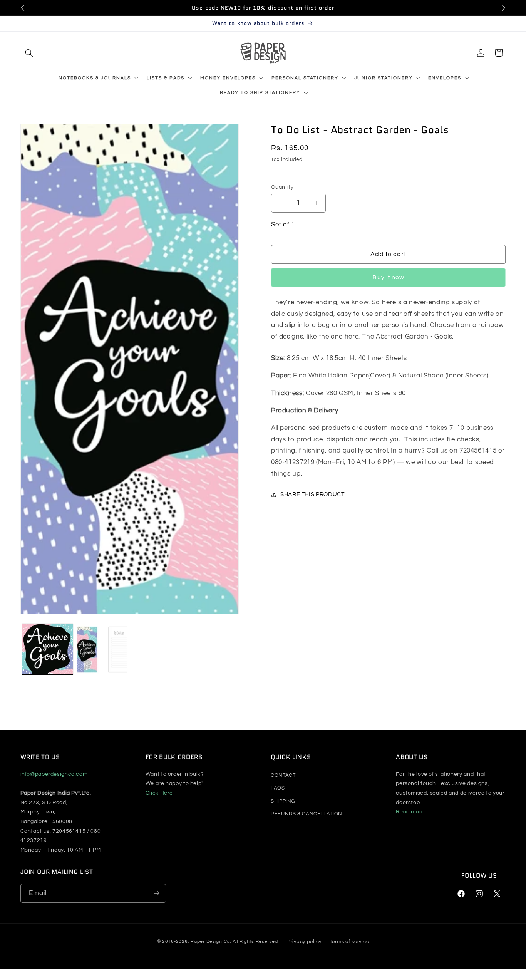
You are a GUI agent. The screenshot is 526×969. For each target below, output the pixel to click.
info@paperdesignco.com (54, 773)
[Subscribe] (156, 893)
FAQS (278, 788)
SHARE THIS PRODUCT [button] (312, 494)
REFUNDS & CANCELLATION (306, 813)
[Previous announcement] (22, 7)
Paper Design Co (210, 941)
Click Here (159, 793)
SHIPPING (283, 800)
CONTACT (283, 775)
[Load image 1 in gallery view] (47, 649)
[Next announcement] (503, 7)
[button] (29, 53)
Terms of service (349, 941)
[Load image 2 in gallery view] (102, 649)
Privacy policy (304, 941)
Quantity (282, 187)
